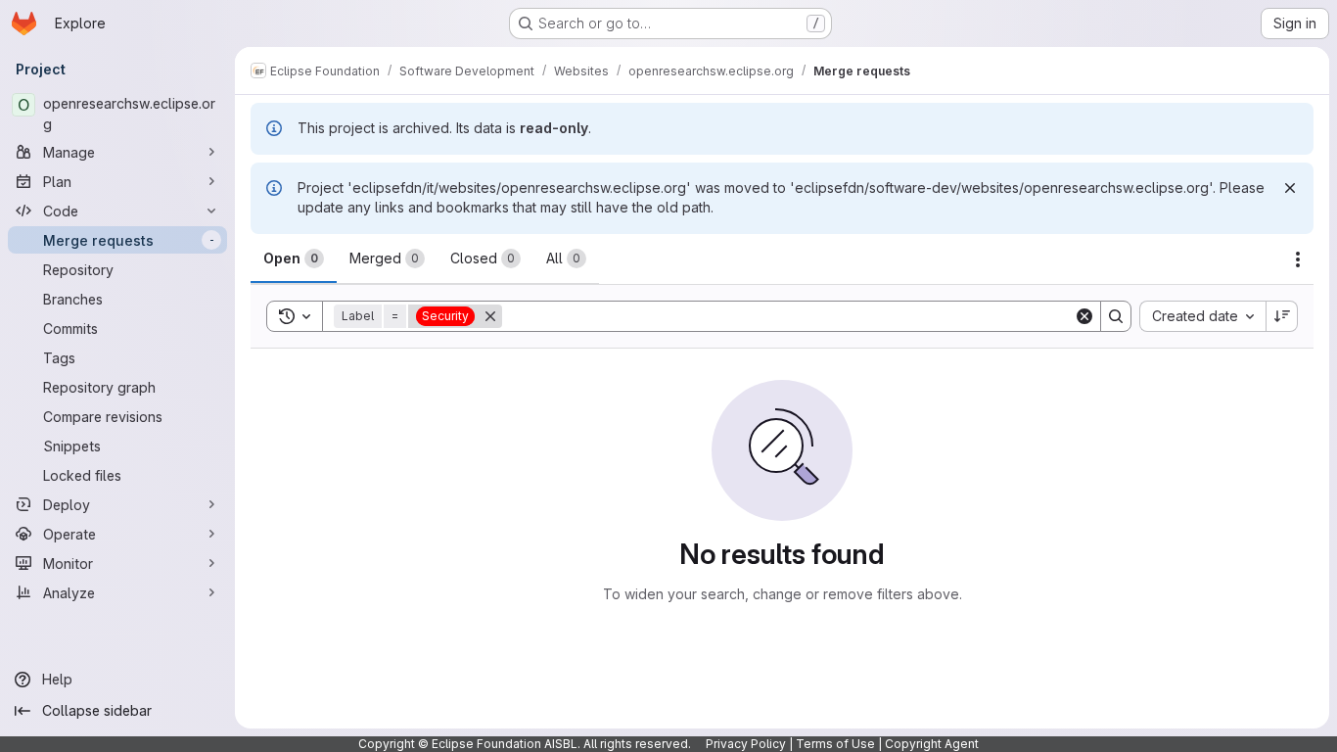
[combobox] (1202, 316)
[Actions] (1298, 259)
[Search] (1115, 316)
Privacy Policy (746, 743)
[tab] (294, 258)
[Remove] (490, 316)
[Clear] (1084, 316)
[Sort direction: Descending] (1282, 316)
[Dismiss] (1290, 188)
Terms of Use (835, 743)
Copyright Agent (932, 743)
